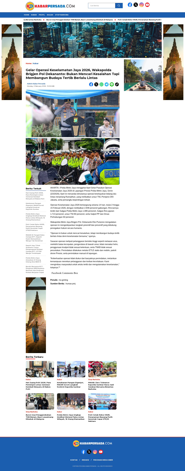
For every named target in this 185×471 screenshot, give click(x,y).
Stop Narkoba (61, 15)
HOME (26, 15)
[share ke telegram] (107, 86)
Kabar (34, 15)
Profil (42, 15)
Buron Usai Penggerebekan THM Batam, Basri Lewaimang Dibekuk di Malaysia (65, 20)
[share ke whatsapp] (102, 86)
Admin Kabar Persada (36, 84)
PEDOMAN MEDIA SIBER (103, 460)
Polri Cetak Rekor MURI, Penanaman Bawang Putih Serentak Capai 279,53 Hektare (138, 20)
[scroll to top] (177, 467)
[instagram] (142, 6)
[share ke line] (112, 86)
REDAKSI (85, 460)
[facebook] (130, 6)
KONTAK (74, 460)
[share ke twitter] (96, 86)
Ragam (50, 15)
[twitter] (136, 6)
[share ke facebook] (91, 86)
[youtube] (147, 6)
